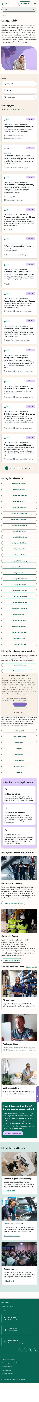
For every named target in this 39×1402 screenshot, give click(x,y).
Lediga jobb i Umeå (19, 614)
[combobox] (19, 90)
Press (3, 1311)
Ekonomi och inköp (19, 671)
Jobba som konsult (19, 766)
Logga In (26, 4)
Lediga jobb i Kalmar (19, 531)
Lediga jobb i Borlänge (19, 483)
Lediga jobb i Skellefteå (19, 579)
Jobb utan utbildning (19, 736)
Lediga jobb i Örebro (19, 644)
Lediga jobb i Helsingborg (19, 519)
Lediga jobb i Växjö (19, 638)
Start (4, 16)
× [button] (35, 675)
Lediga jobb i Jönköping (19, 525)
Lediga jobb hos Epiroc (12, 960)
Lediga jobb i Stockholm (19, 590)
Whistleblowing (6, 1370)
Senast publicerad (16, 109)
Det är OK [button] (20, 704)
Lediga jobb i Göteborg (19, 507)
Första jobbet (19, 730)
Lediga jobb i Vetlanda (19, 626)
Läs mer (27, 700)
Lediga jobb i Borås (19, 489)
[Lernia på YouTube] (35, 1351)
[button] (33, 9)
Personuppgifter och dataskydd (11, 1363)
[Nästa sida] (33, 468)
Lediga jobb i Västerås (19, 632)
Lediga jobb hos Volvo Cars (13, 903)
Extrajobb (19, 748)
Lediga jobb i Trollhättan (19, 608)
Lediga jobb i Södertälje (19, 602)
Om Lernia (5, 1303)
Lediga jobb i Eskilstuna (19, 495)
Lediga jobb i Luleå (19, 549)
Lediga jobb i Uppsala (19, 620)
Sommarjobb (19, 742)
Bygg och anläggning (19, 665)
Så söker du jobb (31, 967)
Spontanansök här (14, 1133)
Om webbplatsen (7, 1366)
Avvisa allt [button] (19, 708)
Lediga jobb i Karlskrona (19, 537)
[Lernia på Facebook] (20, 1351)
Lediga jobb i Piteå (19, 573)
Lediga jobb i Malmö (19, 555)
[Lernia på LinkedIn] (25, 1351)
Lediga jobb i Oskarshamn (19, 567)
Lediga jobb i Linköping (19, 543)
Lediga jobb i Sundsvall (19, 596)
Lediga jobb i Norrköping (19, 561)
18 (29, 468)
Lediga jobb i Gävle (19, 501)
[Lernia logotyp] (5, 3)
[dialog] (19, 694)
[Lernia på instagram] (30, 1351)
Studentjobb (19, 754)
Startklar (19, 772)
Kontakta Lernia (7, 1307)
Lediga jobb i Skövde (19, 584)
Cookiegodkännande (8, 1373)
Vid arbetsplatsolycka (8, 1359)
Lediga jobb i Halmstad (19, 513)
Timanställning (19, 760)
